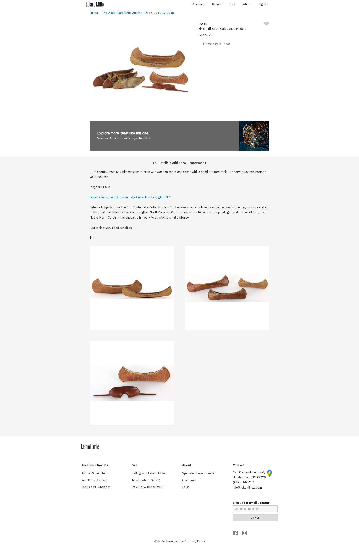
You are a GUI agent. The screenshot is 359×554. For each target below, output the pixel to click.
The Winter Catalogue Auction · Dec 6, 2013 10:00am (138, 13)
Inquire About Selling (146, 480)
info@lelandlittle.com (247, 487)
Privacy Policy (196, 541)
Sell (232, 4)
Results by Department (148, 487)
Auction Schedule (93, 473)
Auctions (198, 4)
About (247, 4)
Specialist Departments (198, 473)
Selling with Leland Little (148, 473)
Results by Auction (94, 480)
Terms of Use (175, 541)
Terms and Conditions (96, 487)
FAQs (185, 487)
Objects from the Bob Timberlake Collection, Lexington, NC (130, 197)
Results (217, 4)
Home (94, 13)
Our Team (189, 480)
